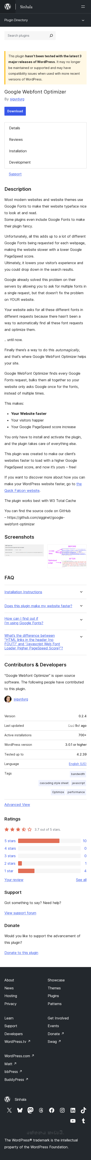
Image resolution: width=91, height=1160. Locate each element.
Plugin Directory (16, 20)
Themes (54, 988)
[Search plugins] (51, 35)
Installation (18, 151)
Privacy (10, 1004)
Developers (13, 1034)
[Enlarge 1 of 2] (38, 550)
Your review (13, 880)
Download (15, 111)
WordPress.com (19, 1056)
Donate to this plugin (21, 952)
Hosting (10, 996)
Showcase (56, 980)
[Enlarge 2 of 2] (80, 550)
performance (76, 792)
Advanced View (17, 804)
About (9, 980)
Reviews (16, 139)
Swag (54, 1041)
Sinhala (20, 1099)
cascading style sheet (54, 783)
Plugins (53, 996)
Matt (10, 1064)
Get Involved (58, 1018)
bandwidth (78, 774)
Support (15, 174)
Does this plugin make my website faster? (38, 606)
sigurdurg (17, 99)
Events (53, 1026)
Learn (8, 1018)
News (9, 988)
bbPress (13, 1071)
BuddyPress (16, 1079)
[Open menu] (84, 6)
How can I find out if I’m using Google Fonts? (23, 620)
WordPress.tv (17, 1041)
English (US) (78, 764)
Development (20, 162)
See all (81, 880)
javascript (78, 783)
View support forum (20, 913)
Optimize (58, 792)
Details (14, 128)
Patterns (55, 1004)
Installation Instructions (23, 592)
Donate (56, 1034)
